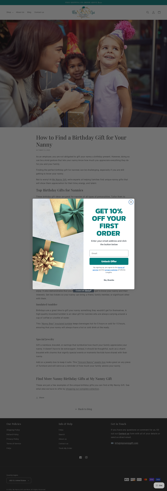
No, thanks (109, 280)
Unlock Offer (109, 261)
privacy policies (111, 270)
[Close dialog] (131, 202)
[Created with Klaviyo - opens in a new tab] (83, 290)
